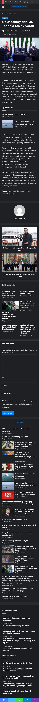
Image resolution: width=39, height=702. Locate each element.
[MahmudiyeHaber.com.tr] (19, 6)
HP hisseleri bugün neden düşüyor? (27, 292)
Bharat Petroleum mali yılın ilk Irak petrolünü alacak (8, 293)
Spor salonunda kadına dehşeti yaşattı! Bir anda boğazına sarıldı (24, 558)
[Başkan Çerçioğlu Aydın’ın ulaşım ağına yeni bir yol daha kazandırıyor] (8, 445)
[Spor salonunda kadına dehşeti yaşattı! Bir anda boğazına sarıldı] (8, 559)
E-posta (5, 385)
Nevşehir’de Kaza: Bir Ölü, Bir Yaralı (15, 596)
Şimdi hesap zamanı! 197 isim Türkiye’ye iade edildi (25, 493)
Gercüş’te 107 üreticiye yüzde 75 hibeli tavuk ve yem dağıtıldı (9, 315)
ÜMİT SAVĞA (9, 31)
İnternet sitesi (6, 393)
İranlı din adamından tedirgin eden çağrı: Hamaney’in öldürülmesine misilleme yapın (18, 503)
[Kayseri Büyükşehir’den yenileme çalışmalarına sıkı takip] (8, 549)
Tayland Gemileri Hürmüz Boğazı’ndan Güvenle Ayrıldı (25, 484)
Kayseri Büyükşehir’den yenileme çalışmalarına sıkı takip (25, 548)
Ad (3, 377)
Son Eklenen (19, 422)
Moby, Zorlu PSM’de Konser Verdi (14, 519)
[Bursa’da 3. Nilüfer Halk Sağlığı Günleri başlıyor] (8, 467)
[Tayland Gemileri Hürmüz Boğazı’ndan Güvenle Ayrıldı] (7, 124)
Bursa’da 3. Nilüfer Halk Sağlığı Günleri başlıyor (24, 466)
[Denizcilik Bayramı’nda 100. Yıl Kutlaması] (8, 477)
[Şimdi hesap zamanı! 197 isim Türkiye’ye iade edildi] (8, 495)
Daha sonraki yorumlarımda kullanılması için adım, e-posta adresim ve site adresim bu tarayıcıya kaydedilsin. (19, 404)
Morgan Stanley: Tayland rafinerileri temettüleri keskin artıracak (27, 305)
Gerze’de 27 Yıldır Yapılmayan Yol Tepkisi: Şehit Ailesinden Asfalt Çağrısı (17, 590)
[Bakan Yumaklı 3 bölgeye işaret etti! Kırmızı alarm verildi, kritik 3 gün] (8, 512)
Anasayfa (6, 14)
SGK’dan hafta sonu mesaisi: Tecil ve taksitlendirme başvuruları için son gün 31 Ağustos (25, 455)
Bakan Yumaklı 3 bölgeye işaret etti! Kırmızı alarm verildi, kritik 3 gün (24, 511)
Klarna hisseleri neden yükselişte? (14, 114)
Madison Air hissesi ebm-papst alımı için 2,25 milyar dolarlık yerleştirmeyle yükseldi (28, 329)
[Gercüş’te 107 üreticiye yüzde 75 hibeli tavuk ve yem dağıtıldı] (10, 306)
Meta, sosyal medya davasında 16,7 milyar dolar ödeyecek (10, 327)
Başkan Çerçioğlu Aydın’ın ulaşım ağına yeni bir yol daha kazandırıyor (25, 444)
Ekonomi (13, 14)
